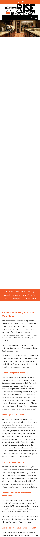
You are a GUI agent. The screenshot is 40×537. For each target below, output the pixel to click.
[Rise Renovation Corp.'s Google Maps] (23, 2)
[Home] (20, 9)
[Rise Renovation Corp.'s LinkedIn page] (18, 2)
